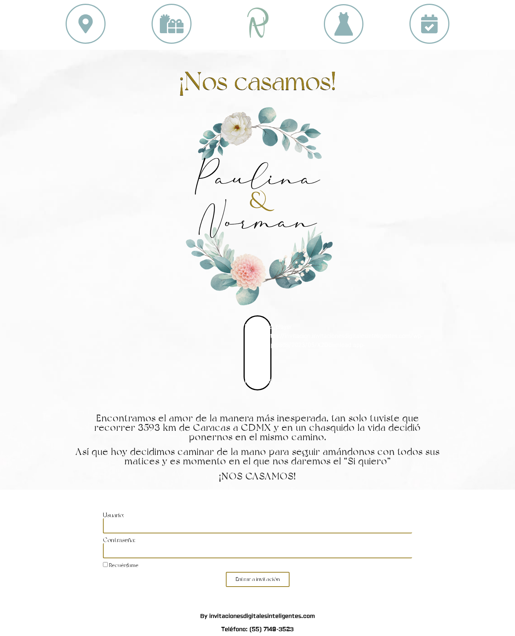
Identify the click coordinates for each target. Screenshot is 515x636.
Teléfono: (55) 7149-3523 (257, 629)
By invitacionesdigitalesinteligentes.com (257, 616)
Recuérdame (123, 565)
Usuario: (113, 515)
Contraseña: (119, 540)
